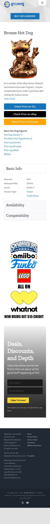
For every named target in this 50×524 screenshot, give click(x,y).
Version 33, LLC (29, 493)
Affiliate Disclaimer (34, 445)
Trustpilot (30, 456)
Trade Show (33, 195)
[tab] (25, 168)
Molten (7, 154)
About (29, 434)
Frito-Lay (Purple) (12, 146)
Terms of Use (32, 440)
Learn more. (9, 98)
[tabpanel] (25, 187)
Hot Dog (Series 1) (13, 134)
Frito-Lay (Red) (11, 150)
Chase (30, 191)
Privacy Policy (32, 437)
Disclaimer (31, 442)
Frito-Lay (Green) (12, 142)
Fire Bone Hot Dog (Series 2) (18, 138)
